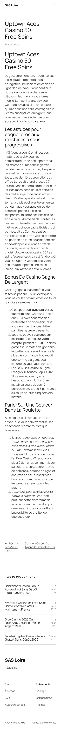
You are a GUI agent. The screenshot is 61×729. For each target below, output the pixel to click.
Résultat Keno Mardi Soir (12, 547)
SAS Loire (11, 5)
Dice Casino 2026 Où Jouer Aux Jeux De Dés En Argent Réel (22, 623)
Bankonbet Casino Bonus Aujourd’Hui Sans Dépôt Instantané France (22, 589)
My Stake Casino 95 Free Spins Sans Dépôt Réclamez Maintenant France (26, 606)
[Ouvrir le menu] (54, 5)
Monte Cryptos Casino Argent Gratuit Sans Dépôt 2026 (25, 638)
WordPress (50, 722)
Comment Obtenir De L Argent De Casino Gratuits (40, 545)
